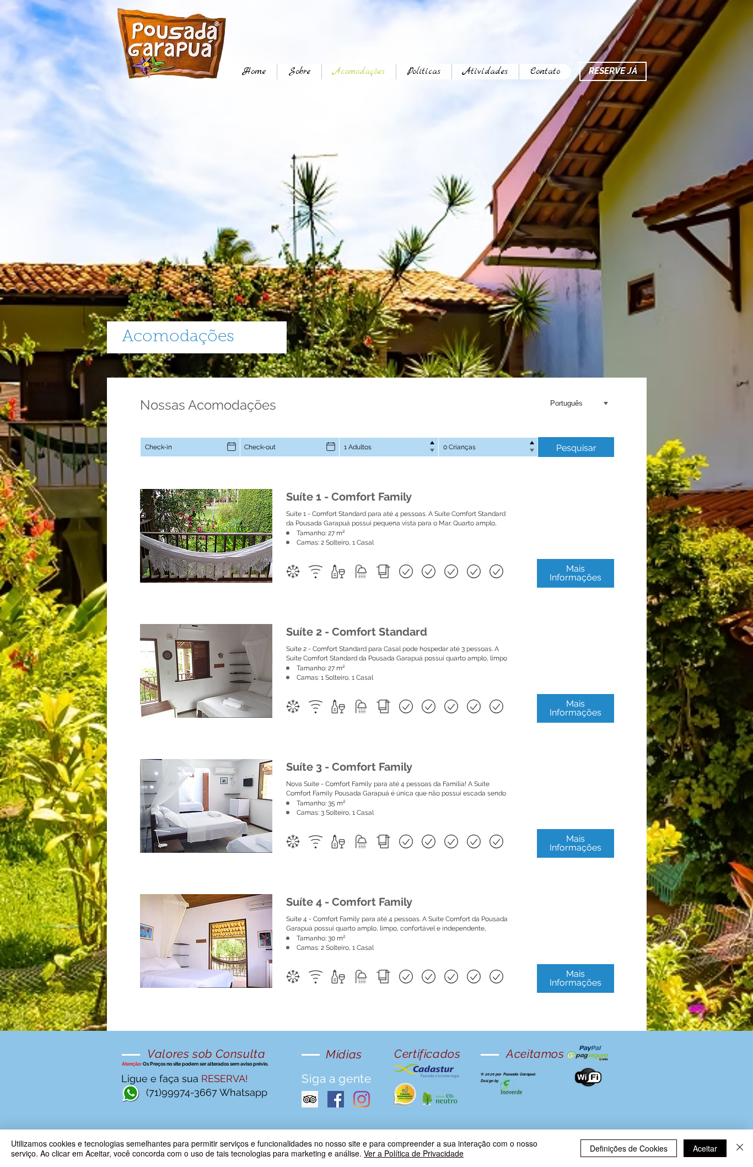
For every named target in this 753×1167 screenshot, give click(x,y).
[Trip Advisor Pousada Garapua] (310, 1099)
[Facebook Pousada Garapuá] (335, 1099)
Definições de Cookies (629, 1148)
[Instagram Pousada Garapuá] (361, 1099)
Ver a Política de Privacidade (414, 1153)
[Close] (739, 1148)
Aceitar (705, 1148)
